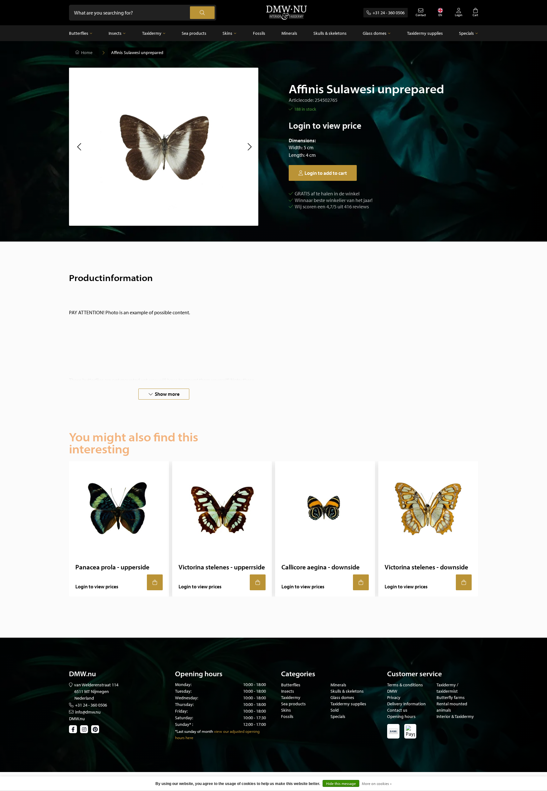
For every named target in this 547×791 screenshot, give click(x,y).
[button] (79, 147)
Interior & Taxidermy (455, 716)
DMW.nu (77, 718)
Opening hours (401, 716)
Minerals (289, 33)
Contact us (397, 710)
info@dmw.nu (88, 712)
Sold (334, 710)
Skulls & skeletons (330, 33)
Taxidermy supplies (425, 33)
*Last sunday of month (194, 731)
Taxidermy (151, 33)
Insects (115, 33)
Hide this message (341, 783)
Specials (466, 33)
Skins (227, 33)
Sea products (194, 33)
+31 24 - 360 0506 (389, 12)
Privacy (393, 697)
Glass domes (375, 33)
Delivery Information (406, 704)
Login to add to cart (326, 173)
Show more (167, 394)
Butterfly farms (451, 697)
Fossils (259, 33)
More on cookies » (377, 783)
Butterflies (78, 33)
